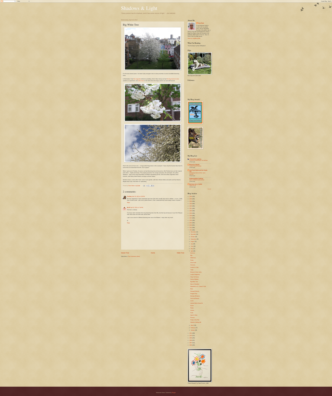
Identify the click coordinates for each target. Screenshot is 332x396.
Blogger (174, 392)
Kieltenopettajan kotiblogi (196, 178)
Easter (192, 305)
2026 (190, 196)
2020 (190, 210)
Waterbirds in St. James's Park (198, 286)
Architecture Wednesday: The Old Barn (198, 160)
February (193, 327)
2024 (190, 201)
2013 (190, 227)
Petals (192, 260)
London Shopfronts (195, 274)
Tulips (191, 269)
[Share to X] (150, 186)
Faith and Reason (194, 298)
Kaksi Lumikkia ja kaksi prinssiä (196, 180)
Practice (192, 317)
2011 (190, 333)
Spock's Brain (193, 315)
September (194, 239)
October (193, 236)
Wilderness (193, 257)
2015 (190, 222)
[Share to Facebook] (152, 186)
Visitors (192, 310)
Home (153, 253)
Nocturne (192, 253)
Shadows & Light (139, 7)
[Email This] (147, 186)
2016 (190, 220)
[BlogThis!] (148, 186)
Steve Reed (201, 23)
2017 (190, 218)
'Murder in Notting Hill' (195, 322)
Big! (191, 255)
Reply (128, 202)
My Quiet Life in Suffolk (195, 184)
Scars (191, 312)
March (192, 325)
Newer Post (125, 253)
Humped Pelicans (194, 291)
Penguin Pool (193, 293)
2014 (190, 225)
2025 (190, 199)
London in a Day (194, 267)
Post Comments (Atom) (134, 256)
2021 (190, 208)
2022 (190, 206)
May (192, 248)
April (192, 251)
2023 (190, 203)
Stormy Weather (194, 279)
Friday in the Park (194, 320)
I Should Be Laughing (195, 159)
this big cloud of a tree (173, 79)
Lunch (191, 300)
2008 (190, 340)
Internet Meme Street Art (196, 303)
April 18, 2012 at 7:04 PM (136, 207)
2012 (190, 230)
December (193, 232)
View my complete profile (194, 38)
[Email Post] (144, 185)
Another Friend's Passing (195, 166)
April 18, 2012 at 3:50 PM (138, 196)
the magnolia (137, 79)
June (192, 246)
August (193, 241)
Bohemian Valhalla (194, 164)
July (192, 244)
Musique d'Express (195, 296)
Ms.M (128, 207)
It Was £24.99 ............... (194, 185)
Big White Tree (194, 281)
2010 (190, 335)
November (193, 234)
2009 (190, 338)
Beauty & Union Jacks (196, 272)
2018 (190, 215)
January (193, 330)
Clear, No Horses (194, 277)
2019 (190, 213)
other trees (141, 80)
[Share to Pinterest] (153, 186)
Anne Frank (193, 262)
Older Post (180, 253)
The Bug (129, 196)
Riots (191, 289)
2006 (190, 345)
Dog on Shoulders (194, 284)
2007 (190, 342)
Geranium (192, 265)
